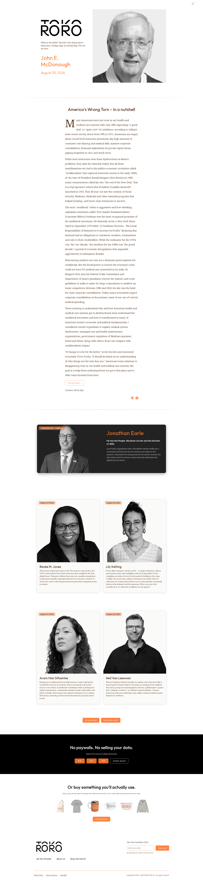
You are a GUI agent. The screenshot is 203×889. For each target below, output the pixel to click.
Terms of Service (51, 875)
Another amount (119, 761)
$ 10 (103, 761)
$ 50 (80, 761)
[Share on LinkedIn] (132, 398)
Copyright (63, 875)
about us (61, 859)
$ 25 (91, 761)
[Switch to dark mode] (193, 4)
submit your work (111, 720)
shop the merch (101, 819)
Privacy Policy (149, 853)
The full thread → (75, 383)
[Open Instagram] (137, 399)
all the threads (91, 720)
